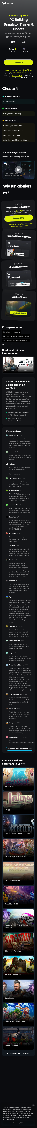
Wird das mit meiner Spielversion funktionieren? (17, 420)
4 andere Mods (17, 76)
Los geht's (18, 62)
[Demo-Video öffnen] (18, 170)
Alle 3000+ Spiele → (18, 16)
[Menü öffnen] (33, 3)
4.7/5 (12, 42)
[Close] (33, 1105)
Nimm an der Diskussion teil (20, 749)
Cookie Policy (10, 1119)
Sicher (11, 49)
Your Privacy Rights (18, 1123)
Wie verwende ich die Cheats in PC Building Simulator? (18, 414)
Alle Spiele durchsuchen (18, 1053)
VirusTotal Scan (12, 52)
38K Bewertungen (12, 45)
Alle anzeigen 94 (7, 345)
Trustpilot (10, 408)
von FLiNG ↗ (24, 52)
